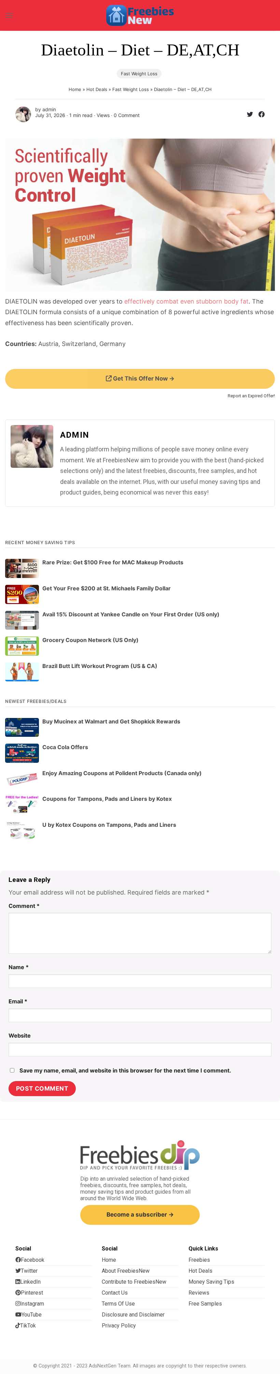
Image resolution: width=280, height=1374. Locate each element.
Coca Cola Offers (65, 747)
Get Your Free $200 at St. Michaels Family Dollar (106, 588)
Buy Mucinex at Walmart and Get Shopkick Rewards (111, 721)
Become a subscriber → (140, 1214)
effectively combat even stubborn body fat (186, 301)
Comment (24, 905)
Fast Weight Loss (139, 73)
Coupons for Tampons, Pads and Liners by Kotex (107, 798)
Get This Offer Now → (143, 378)
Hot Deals (96, 89)
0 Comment (127, 115)
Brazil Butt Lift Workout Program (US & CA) (99, 666)
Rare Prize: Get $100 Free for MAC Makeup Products (112, 562)
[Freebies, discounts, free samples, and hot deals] (140, 15)
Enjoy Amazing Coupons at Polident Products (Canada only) (122, 773)
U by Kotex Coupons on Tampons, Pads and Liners (109, 824)
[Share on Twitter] (247, 115)
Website (20, 1035)
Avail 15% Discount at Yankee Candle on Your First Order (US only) (131, 614)
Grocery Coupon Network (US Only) (90, 640)
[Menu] (9, 15)
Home (75, 89)
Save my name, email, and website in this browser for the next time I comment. (125, 1070)
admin (49, 109)
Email (18, 1001)
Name (19, 967)
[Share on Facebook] (259, 115)
